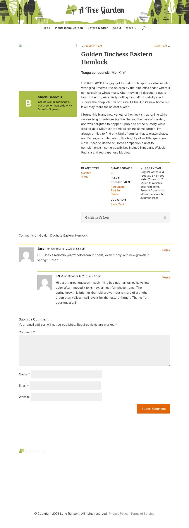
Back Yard (117, 204)
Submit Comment (154, 409)
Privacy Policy (118, 513)
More (129, 28)
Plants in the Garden (69, 28)
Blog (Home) (64, 451)
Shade (115, 194)
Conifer (86, 173)
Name (24, 374)
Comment (27, 332)
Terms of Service (142, 513)
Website (24, 397)
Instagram (32, 469)
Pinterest (31, 461)
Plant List (62, 457)
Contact (61, 469)
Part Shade (118, 186)
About (117, 28)
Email (24, 385)
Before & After (98, 28)
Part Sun (116, 190)
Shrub (84, 176)
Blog (47, 28)
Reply (166, 250)
